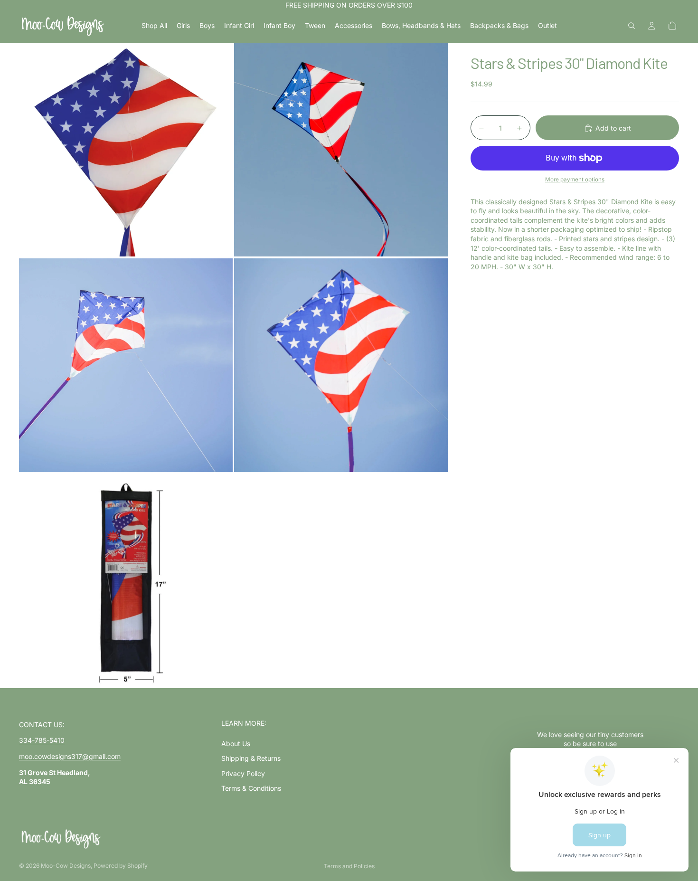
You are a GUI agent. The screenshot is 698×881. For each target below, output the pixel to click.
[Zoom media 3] (126, 365)
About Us (235, 743)
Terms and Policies (349, 866)
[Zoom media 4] (341, 365)
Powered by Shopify (121, 865)
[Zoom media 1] (126, 149)
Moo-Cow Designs (66, 865)
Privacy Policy (243, 773)
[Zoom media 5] (126, 581)
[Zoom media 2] (341, 149)
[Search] (631, 25)
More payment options (574, 180)
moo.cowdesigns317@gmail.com (70, 756)
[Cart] (672, 25)
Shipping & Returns (251, 758)
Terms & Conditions (251, 788)
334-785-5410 (42, 740)
